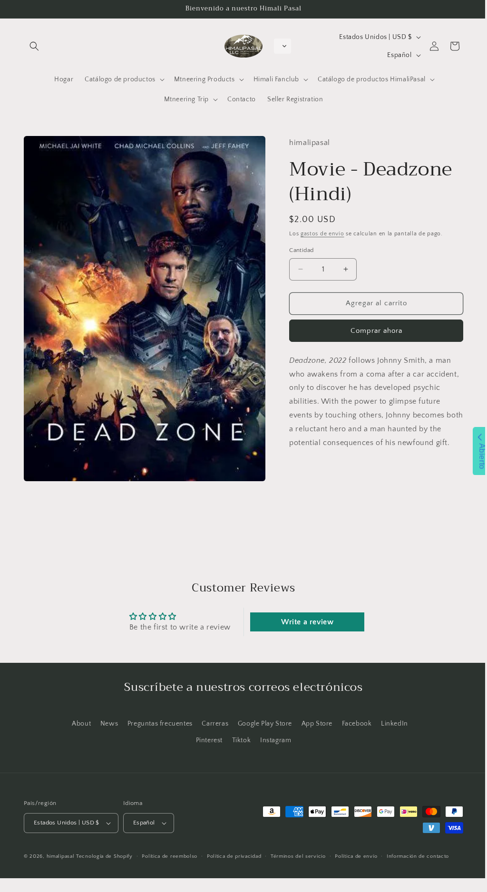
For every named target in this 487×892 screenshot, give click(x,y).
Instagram (271, 740)
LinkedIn (391, 723)
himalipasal (61, 856)
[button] (34, 46)
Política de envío (356, 856)
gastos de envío (319, 239)
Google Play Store (261, 723)
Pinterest (205, 740)
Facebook (353, 723)
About (78, 723)
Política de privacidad (234, 856)
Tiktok (237, 740)
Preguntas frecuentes (156, 723)
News (105, 723)
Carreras (211, 723)
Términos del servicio (298, 856)
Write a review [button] (302, 622)
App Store (313, 723)
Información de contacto (418, 856)
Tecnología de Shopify (104, 856)
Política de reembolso (169, 856)
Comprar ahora (371, 336)
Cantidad (297, 255)
